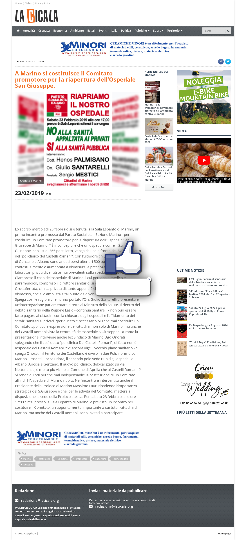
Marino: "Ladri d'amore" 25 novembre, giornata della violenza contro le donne (159, 109)
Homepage (224, 533)
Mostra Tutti (159, 187)
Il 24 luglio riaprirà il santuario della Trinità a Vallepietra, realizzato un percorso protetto (208, 282)
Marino (41, 61)
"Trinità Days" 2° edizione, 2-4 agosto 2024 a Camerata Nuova (208, 343)
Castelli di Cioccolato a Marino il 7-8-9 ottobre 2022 (159, 139)
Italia (114, 30)
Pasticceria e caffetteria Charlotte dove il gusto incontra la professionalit (204, 180)
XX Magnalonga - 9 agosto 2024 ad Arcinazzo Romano (208, 326)
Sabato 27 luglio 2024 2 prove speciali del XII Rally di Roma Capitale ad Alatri (207, 311)
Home (18, 3)
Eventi (103, 30)
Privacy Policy (42, 3)
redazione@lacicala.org (40, 500)
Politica (126, 30)
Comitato (63, 458)
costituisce (44, 458)
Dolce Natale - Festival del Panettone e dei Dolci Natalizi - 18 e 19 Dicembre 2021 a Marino (158, 173)
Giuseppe (28, 464)
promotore (81, 458)
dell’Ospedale (121, 458)
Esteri (91, 30)
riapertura (100, 458)
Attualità (29, 30)
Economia (60, 30)
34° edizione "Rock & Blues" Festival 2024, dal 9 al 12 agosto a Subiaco (209, 294)
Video (28, 3)
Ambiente (77, 30)
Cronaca (44, 30)
